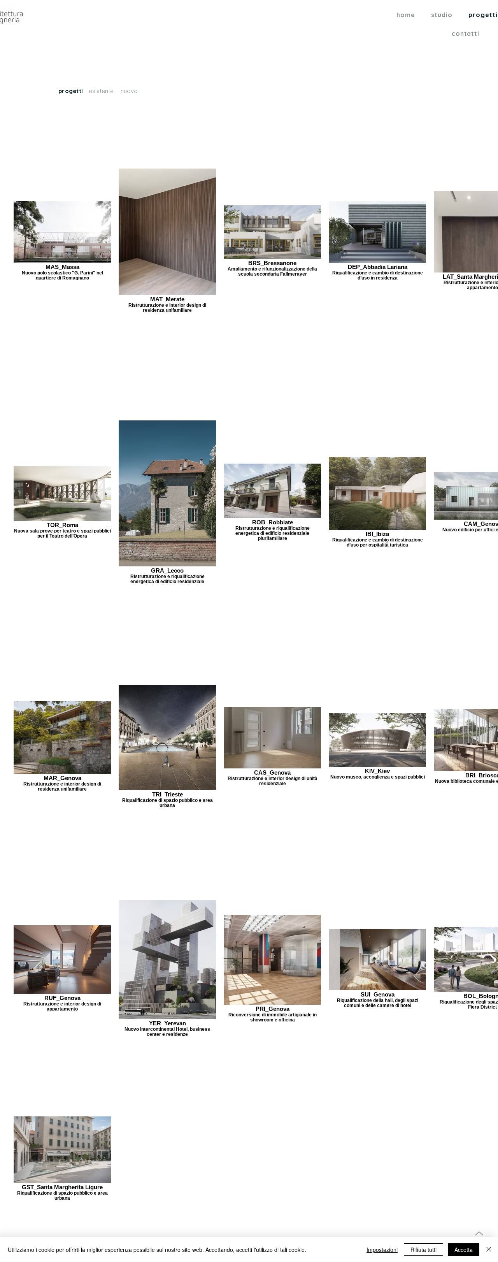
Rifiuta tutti (423, 1249)
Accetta (463, 1249)
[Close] (488, 1249)
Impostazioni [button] (382, 1249)
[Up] (479, 1233)
